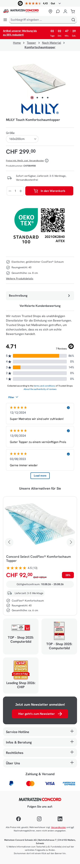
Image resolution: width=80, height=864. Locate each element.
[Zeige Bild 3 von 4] (42, 97)
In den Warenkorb (53, 191)
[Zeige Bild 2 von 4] (37, 97)
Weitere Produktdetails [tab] (19, 278)
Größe (10, 133)
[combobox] (39, 19)
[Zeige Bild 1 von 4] (32, 97)
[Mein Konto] (65, 11)
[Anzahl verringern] (10, 190)
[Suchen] (73, 19)
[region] (40, 79)
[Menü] (5, 20)
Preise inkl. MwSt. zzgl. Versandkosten (25, 160)
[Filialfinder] (50, 11)
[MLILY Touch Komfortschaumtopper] (40, 79)
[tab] (40, 295)
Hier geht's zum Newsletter (36, 714)
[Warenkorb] (73, 11)
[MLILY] (40, 108)
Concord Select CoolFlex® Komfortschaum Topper (38, 559)
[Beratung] (58, 11)
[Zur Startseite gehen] (24, 11)
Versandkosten (58, 827)
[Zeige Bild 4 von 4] (48, 97)
